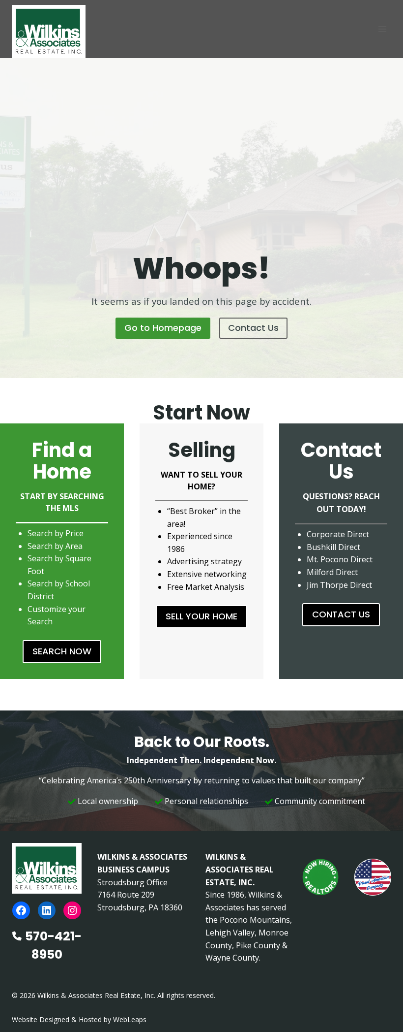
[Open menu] (382, 28)
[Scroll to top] (379, 1003)
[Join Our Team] (320, 877)
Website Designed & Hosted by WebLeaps (79, 1019)
